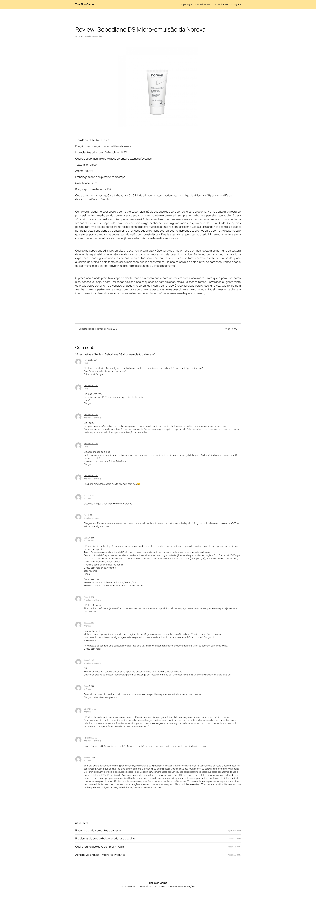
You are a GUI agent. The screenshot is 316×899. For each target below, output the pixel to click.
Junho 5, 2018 (89, 623)
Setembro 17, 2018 (90, 709)
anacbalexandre (90, 36)
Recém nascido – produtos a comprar (98, 830)
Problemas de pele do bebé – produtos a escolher (105, 838)
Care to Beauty (117, 195)
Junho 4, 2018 (89, 597)
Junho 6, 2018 (89, 686)
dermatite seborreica (132, 211)
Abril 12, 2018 (89, 495)
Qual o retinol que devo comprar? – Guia (99, 846)
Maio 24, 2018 (89, 538)
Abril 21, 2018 (88, 515)
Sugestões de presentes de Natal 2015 (98, 328)
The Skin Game (84, 4)
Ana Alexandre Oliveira (92, 418)
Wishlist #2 (231, 328)
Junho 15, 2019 (89, 757)
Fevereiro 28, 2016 (91, 385)
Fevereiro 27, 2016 (91, 360)
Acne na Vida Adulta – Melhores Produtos (100, 854)
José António (89, 541)
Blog (100, 36)
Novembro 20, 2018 (91, 738)
